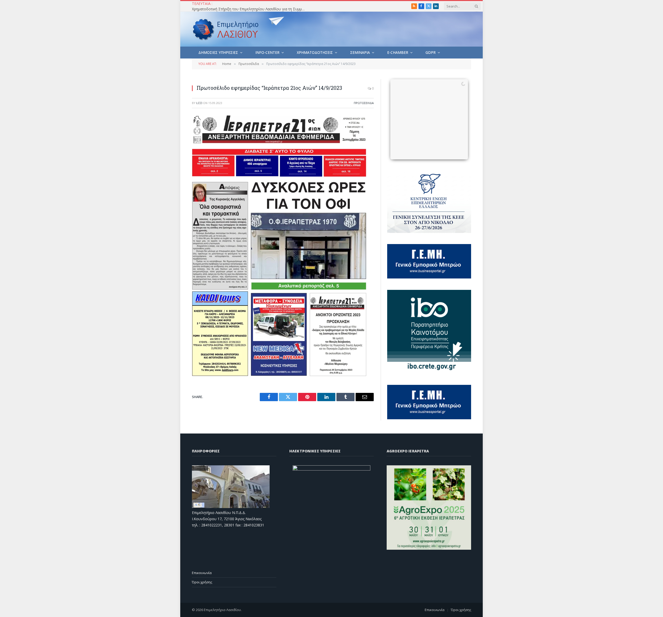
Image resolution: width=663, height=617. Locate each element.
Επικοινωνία (202, 572)
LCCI (199, 103)
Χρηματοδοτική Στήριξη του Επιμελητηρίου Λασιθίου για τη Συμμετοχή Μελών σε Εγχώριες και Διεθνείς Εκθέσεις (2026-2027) (250, 9)
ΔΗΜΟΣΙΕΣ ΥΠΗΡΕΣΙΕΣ (218, 52)
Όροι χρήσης (202, 582)
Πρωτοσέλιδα (364, 103)
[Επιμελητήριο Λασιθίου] (226, 29)
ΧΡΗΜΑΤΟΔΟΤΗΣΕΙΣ (315, 52)
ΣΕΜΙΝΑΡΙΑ (360, 52)
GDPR (431, 52)
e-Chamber (397, 52)
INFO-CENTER (267, 52)
